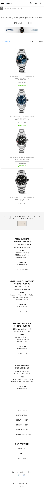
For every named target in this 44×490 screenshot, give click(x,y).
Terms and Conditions (22, 435)
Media (22, 453)
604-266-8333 (22, 307)
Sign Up (22, 223)
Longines (15, 18)
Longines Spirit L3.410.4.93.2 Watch (22, 76)
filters (5, 41)
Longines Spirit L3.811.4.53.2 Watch (22, 197)
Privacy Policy (22, 425)
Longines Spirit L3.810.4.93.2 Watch (22, 117)
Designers (8, 18)
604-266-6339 (22, 389)
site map (22, 486)
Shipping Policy (22, 415)
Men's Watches (29, 18)
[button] (3, 3)
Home (2, 18)
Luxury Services (22, 458)
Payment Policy (22, 430)
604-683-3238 (22, 349)
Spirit (36, 18)
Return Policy (22, 420)
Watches (21, 18)
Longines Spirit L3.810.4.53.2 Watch (22, 157)
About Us (22, 449)
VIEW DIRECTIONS (22, 269)
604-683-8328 (22, 265)
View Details (22, 82)
